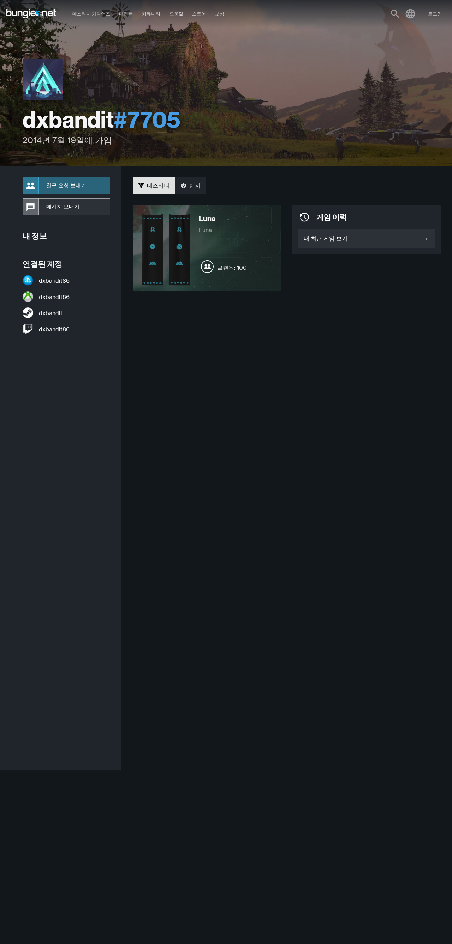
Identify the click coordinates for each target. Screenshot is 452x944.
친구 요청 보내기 (66, 185)
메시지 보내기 (62, 206)
